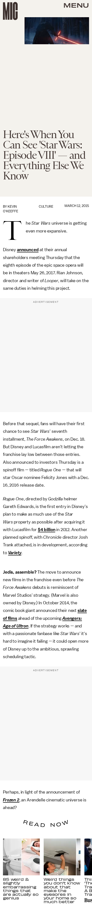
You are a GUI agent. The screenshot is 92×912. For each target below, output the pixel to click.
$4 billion (46, 529)
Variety (15, 552)
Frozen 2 (11, 800)
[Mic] (10, 11)
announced (28, 249)
